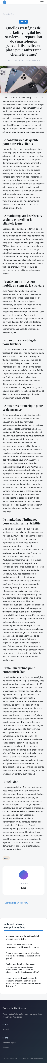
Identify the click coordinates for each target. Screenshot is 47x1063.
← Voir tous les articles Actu (15, 903)
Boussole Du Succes (14, 1008)
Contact (6, 1047)
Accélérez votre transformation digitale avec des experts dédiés (23, 937)
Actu (12, 14)
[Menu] (41, 2)
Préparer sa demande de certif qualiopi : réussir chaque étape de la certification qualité (23, 956)
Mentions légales (9, 1043)
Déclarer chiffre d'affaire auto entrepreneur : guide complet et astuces (23, 945)
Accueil (6, 14)
